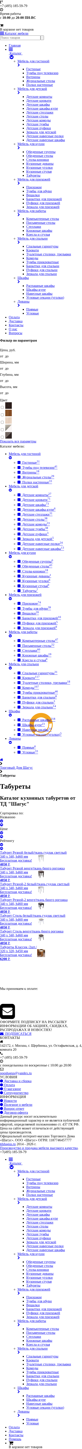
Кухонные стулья (39, 171)
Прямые (32, 309)
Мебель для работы (31, 211)
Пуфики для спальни (42, 270)
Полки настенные (39, 85)
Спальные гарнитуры (42, 246)
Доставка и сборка (17, 1081)
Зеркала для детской (41, 132)
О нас (13, 329)
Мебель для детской (32, 89)
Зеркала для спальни (41, 274)
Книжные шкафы (39, 230)
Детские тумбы (37, 124)
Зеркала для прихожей (42, 207)
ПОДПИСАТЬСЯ (17, 1034)
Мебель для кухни (31, 144)
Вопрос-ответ (13, 1108)
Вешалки (33, 195)
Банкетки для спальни (42, 266)
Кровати (32, 250)
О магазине (12, 1089)
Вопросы (15, 333)
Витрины (33, 77)
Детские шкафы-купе (42, 108)
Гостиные (33, 69)
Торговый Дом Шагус (16, 767)
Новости (10, 1101)
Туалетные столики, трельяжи (48, 254)
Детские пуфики (38, 128)
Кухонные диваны (40, 163)
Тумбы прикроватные (42, 262)
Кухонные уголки (39, 167)
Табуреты (33, 175)
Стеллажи (33, 226)
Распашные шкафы (40, 286)
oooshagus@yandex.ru (16, 1073)
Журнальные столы (40, 81)
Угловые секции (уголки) (45, 297)
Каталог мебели (16, 33)
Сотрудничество (15, 1093)
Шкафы (23, 278)
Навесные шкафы (39, 293)
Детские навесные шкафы (45, 140)
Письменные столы (40, 223)
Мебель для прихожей (33, 179)
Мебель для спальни (32, 238)
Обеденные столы (39, 156)
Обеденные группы (41, 152)
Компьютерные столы (42, 219)
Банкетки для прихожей (44, 199)
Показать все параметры (18, 441)
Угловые (32, 313)
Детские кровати (38, 100)
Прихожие (34, 187)
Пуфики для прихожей (43, 203)
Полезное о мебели (17, 1105)
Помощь (15, 1439)
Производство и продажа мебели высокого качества (39, 1148)
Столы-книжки (37, 160)
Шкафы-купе (36, 290)
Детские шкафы (38, 104)
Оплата (14, 317)
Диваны (23, 301)
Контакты (16, 325)
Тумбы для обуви (39, 191)
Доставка (16, 321)
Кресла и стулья (38, 234)
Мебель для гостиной (33, 61)
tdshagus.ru (8, 1144)
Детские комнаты (39, 96)
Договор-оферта (15, 1112)
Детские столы (37, 116)
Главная (15, 45)
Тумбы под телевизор (42, 73)
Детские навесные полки (45, 136)
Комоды (32, 258)
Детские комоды (38, 120)
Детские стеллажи (39, 112)
